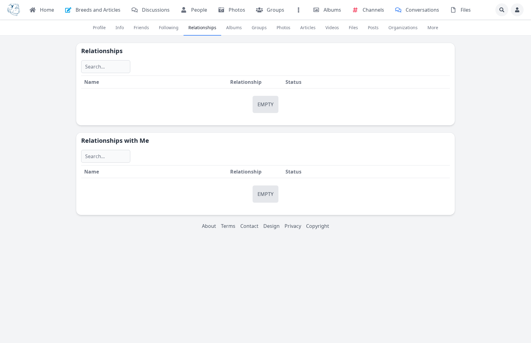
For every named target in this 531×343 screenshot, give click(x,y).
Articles (308, 27)
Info (120, 27)
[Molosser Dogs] (13, 10)
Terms (228, 226)
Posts (373, 27)
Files (353, 27)
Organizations (403, 27)
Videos (332, 27)
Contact (249, 226)
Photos (283, 27)
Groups (259, 27)
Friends (141, 27)
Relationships (202, 27)
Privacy (293, 226)
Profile (99, 27)
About (209, 226)
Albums (234, 27)
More (432, 27)
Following (169, 27)
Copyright (317, 226)
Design (271, 226)
